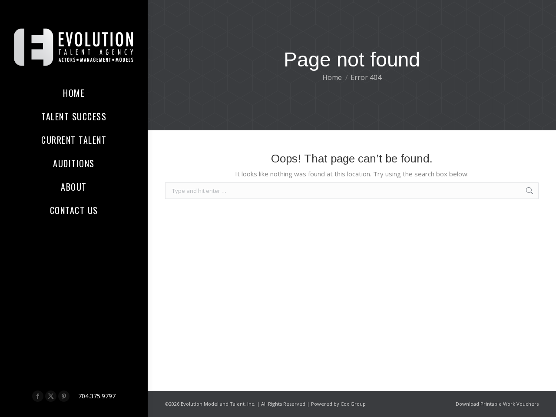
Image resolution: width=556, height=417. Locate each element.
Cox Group (353, 403)
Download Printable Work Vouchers (497, 403)
